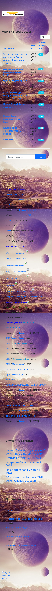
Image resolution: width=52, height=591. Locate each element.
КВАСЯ (9, 380)
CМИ (8, 189)
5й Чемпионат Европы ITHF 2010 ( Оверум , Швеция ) (24, 478)
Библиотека (11, 369)
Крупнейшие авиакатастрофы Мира (12, 119)
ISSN (8, 205)
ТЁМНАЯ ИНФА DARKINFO (19, 416)
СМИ (8, 343)
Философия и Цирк (20, 359)
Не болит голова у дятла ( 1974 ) (23, 471)
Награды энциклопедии (16, 271)
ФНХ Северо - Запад (15, 338)
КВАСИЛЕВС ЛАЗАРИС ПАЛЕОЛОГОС (25, 385)
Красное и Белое (19, 343)
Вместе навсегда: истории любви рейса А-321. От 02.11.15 (15, 95)
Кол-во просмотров (42, 45)
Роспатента (24, 200)
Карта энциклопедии (15, 265)
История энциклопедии (16, 278)
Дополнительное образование (19, 291)
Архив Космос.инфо (14, 374)
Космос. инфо (22, 369)
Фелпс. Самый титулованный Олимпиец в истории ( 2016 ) (25, 451)
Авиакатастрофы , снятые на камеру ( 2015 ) (13, 72)
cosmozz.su (22, 307)
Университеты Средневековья (21, 545)
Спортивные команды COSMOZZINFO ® (24, 297)
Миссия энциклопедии (16, 253)
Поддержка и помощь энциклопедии (24, 518)
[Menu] (46, 14)
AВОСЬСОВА (29, 323)
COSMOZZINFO (13, 194)
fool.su (19, 312)
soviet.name (10, 312)
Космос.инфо (19, 189)
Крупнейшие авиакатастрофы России (12, 130)
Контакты (10, 285)
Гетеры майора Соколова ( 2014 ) (23, 463)
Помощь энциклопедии (16, 258)
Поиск (41, 156)
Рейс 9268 (8, 139)
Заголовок (8, 48)
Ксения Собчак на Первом (23, 458)
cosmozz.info (11, 307)
